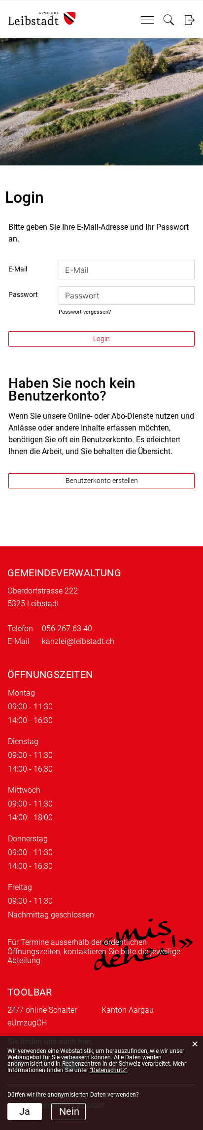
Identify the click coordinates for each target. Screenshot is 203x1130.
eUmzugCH (27, 1022)
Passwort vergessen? (85, 312)
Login (189, 20)
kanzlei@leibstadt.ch (78, 641)
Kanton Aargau (128, 1010)
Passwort (23, 294)
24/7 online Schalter (42, 1010)
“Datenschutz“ (108, 1070)
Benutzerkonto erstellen (102, 480)
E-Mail (17, 269)
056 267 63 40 (67, 628)
